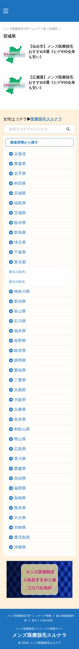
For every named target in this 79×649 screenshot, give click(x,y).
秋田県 (20, 183)
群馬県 (20, 232)
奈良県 (20, 419)
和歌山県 (22, 429)
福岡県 (20, 488)
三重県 (20, 380)
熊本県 (20, 507)
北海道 (20, 153)
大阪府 (20, 399)
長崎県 (20, 498)
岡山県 (20, 439)
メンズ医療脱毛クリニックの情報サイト (39, 628)
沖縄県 (20, 547)
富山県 (20, 311)
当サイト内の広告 (42, 620)
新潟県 (20, 301)
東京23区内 (17, 272)
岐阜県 (20, 350)
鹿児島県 (22, 537)
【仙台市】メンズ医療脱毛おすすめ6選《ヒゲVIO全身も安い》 (52, 51)
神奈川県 (22, 291)
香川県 (20, 458)
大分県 (20, 517)
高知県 (20, 478)
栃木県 (20, 222)
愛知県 (20, 370)
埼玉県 (20, 242)
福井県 (20, 330)
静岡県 (20, 360)
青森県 (20, 163)
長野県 (20, 340)
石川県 (20, 321)
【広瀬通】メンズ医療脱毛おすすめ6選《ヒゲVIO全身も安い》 (52, 82)
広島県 (20, 448)
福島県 (20, 203)
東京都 (20, 262)
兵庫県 (20, 409)
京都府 (20, 389)
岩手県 (20, 173)
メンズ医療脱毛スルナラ (39, 635)
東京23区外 (17, 281)
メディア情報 (43, 615)
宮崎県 (20, 527)
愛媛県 (20, 468)
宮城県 (20, 193)
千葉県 (20, 252)
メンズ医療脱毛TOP (19, 615)
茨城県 (20, 212)
